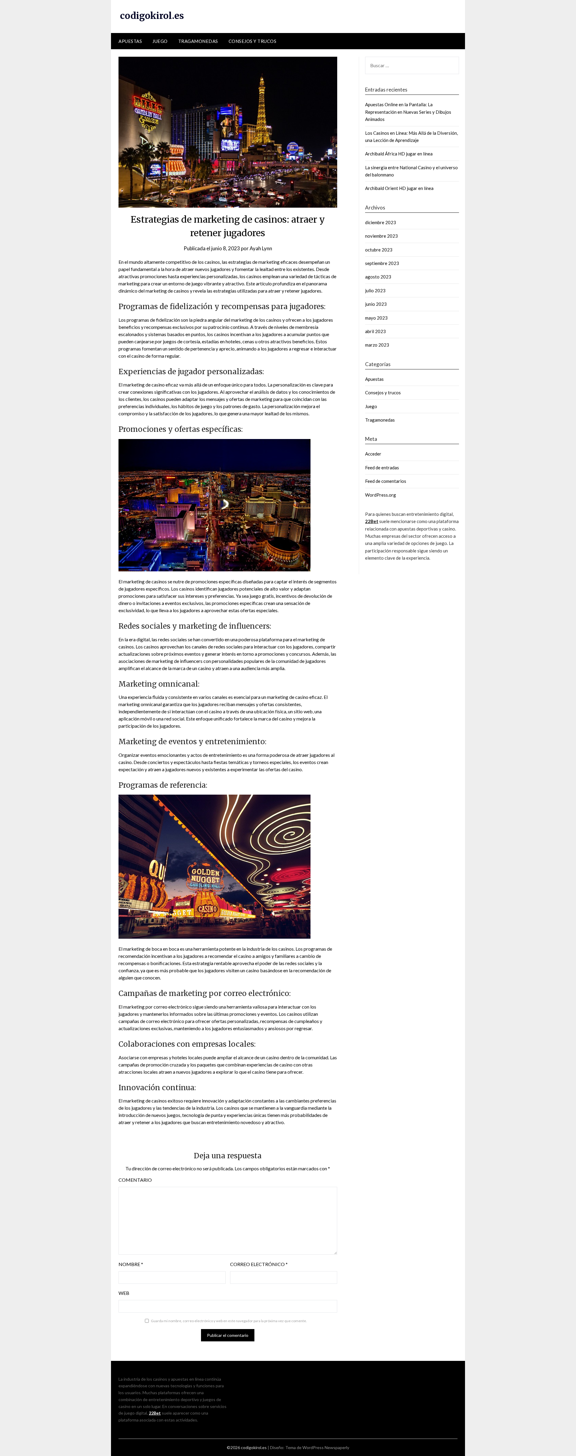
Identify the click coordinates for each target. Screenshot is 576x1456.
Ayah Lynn (261, 248)
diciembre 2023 (380, 222)
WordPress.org (380, 495)
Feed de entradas (382, 467)
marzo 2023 (377, 344)
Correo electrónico (259, 1264)
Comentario (135, 1180)
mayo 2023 (376, 317)
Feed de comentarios (385, 481)
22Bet (371, 521)
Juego (160, 41)
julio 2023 (375, 290)
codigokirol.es (152, 15)
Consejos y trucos (253, 41)
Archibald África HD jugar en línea (399, 153)
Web (123, 1293)
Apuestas (130, 41)
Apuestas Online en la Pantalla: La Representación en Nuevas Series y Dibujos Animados (408, 112)
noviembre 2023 (381, 236)
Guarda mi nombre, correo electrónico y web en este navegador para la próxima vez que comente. (229, 1321)
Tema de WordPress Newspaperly (317, 1447)
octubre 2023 (378, 249)
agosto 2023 (378, 276)
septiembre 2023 (382, 263)
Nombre (130, 1264)
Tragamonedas (198, 41)
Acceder (373, 453)
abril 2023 (375, 331)
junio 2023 (376, 304)
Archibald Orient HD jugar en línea (399, 188)
